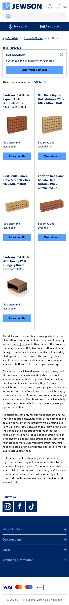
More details (17, 156)
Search (8, 16)
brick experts (41, 391)
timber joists (19, 344)
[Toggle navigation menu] (64, 6)
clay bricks (59, 371)
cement (56, 438)
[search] (34, 16)
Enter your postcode (35, 69)
